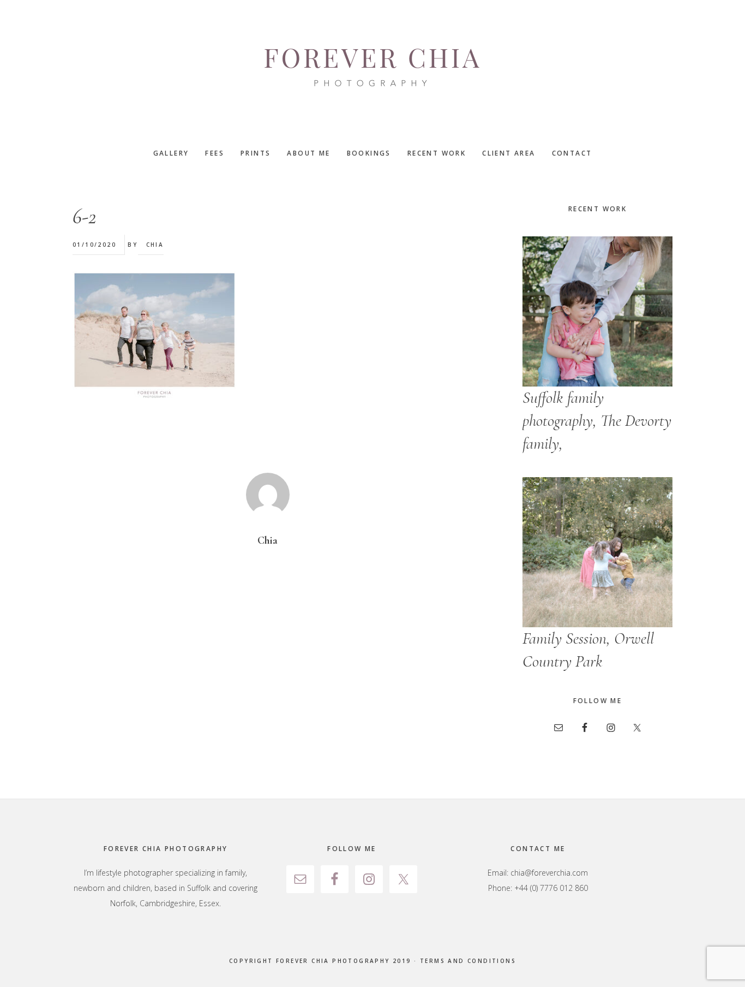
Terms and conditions (468, 961)
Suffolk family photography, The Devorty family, (596, 421)
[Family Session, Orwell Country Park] (597, 552)
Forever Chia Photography (372, 68)
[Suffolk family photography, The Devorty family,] (597, 311)
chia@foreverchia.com (549, 872)
